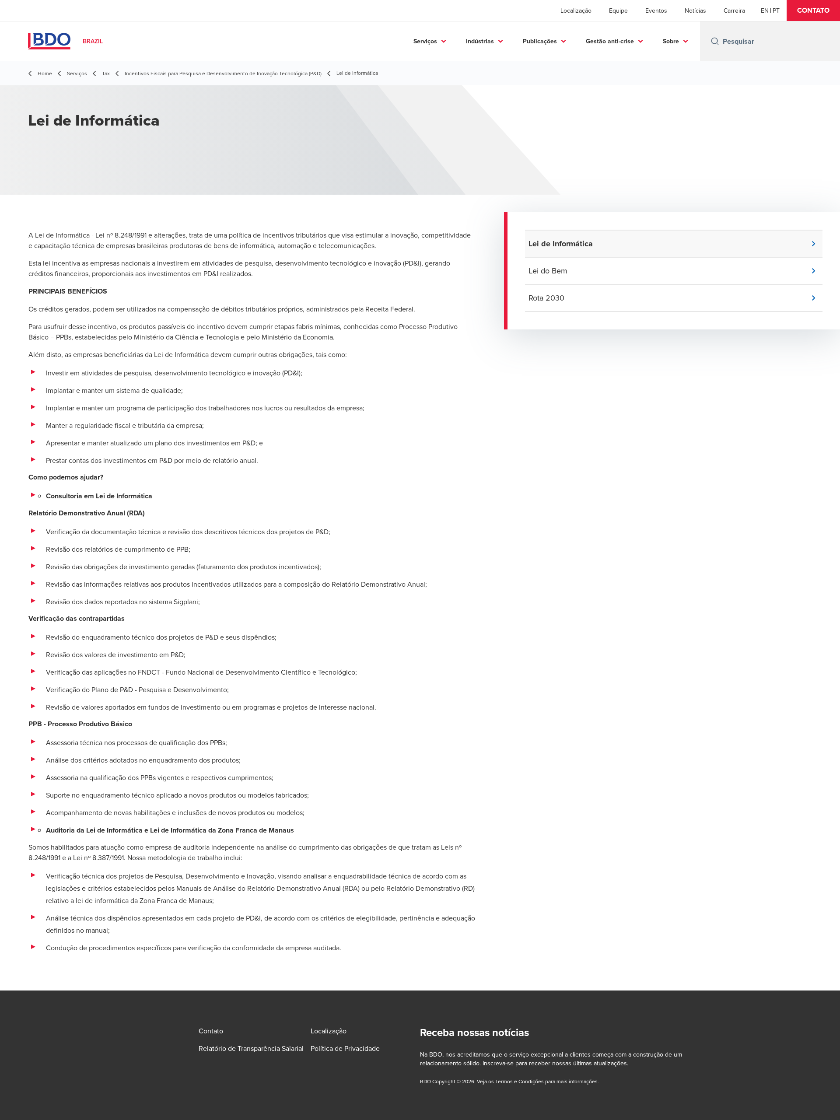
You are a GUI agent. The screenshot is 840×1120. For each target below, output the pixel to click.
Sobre (671, 41)
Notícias (695, 10)
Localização (576, 10)
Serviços (425, 41)
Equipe (618, 10)
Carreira (734, 10)
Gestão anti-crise (610, 41)
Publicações (540, 41)
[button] (813, 10)
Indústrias (480, 41)
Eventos (656, 10)
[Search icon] (714, 41)
